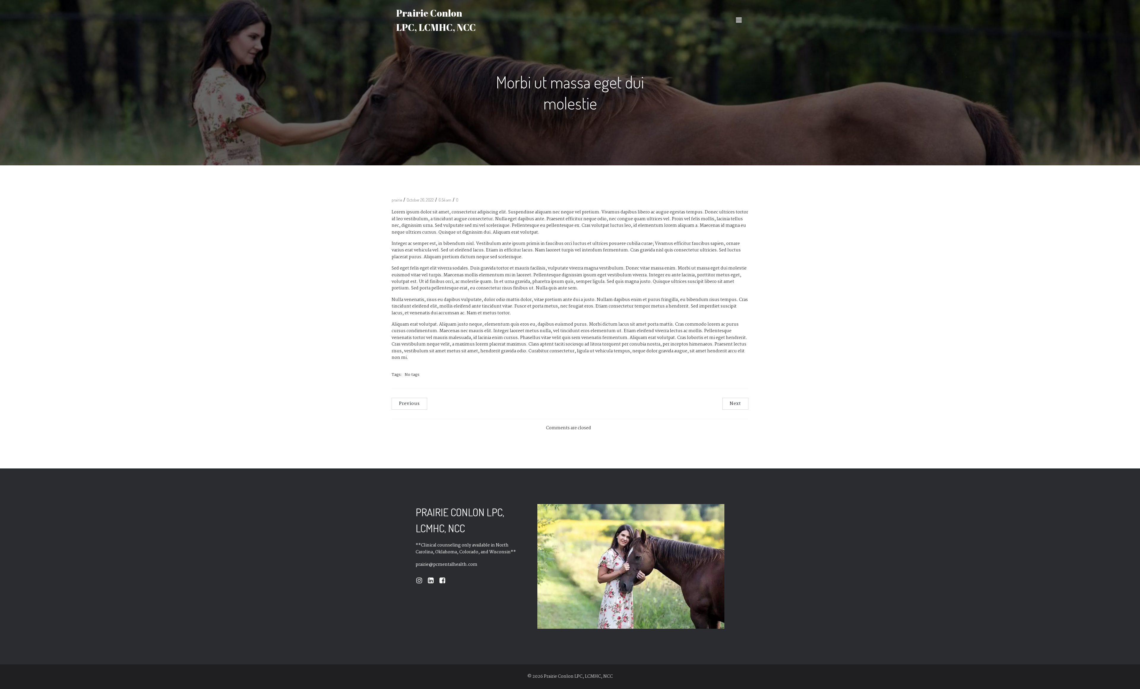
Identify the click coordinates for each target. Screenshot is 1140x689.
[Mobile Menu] (739, 20)
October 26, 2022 (420, 199)
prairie (397, 199)
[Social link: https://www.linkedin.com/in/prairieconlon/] (433, 580)
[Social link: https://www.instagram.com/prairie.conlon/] (421, 580)
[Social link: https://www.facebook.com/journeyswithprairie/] (444, 580)
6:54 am (444, 199)
